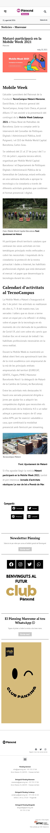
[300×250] (21, 588)
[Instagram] (20, 564)
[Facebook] (11, 564)
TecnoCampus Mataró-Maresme (29, 99)
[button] (45, 11)
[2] (21, 682)
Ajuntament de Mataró (35, 464)
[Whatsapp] (39, 564)
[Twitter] (29, 564)
